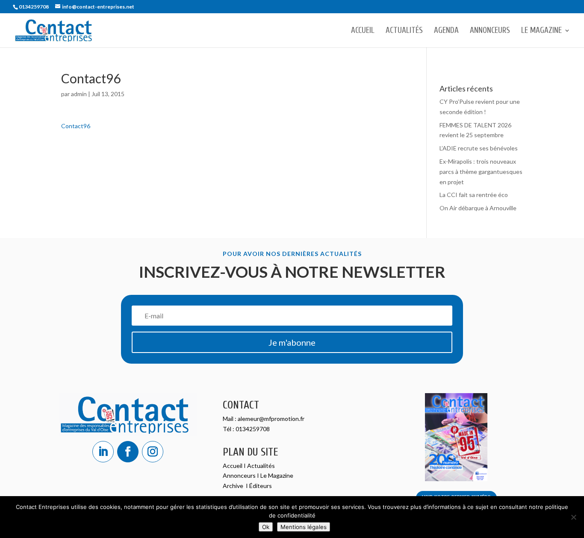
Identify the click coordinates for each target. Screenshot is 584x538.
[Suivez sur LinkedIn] (103, 451)
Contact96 (75, 125)
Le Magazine (541, 31)
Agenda (446, 31)
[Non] (573, 517)
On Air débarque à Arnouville (477, 208)
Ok (265, 526)
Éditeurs (260, 485)
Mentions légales (303, 526)
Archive (234, 485)
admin (79, 93)
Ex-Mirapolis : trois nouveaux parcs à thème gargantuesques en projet (480, 171)
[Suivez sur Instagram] (152, 451)
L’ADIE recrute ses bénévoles (478, 148)
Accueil (363, 31)
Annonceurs (490, 31)
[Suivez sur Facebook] (128, 451)
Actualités (404, 31)
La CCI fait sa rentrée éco (473, 194)
